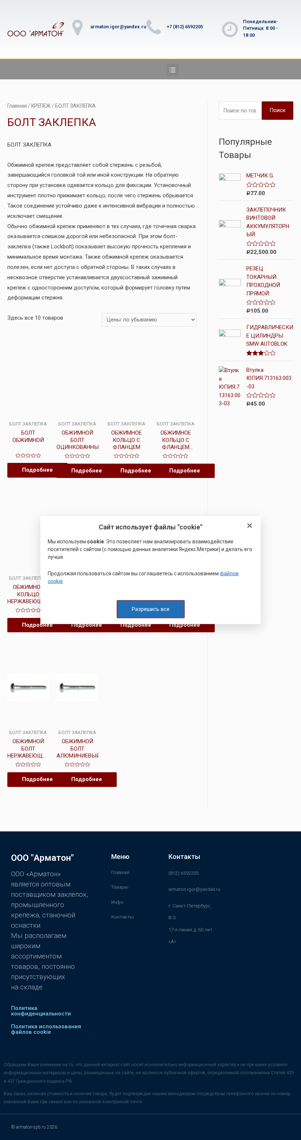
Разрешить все (151, 608)
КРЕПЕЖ (41, 106)
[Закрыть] (249, 526)
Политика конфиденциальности (41, 1011)
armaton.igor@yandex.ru (118, 26)
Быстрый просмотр (28, 410)
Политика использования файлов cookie (46, 1029)
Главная (17, 106)
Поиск (277, 110)
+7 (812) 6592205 (185, 26)
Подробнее (37, 470)
